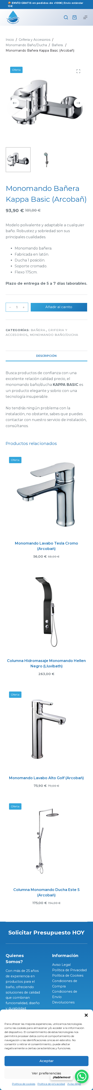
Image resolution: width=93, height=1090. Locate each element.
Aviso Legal (61, 965)
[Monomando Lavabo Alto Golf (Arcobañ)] (47, 729)
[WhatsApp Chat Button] (81, 1076)
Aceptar (47, 1061)
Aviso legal (74, 1083)
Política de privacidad (51, 1083)
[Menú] (85, 17)
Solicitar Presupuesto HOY (46, 932)
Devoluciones (63, 1002)
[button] (86, 1015)
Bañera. (38, 330)
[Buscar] (66, 17)
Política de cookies (23, 1083)
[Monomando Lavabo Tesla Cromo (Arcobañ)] (47, 494)
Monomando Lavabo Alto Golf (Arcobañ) (46, 778)
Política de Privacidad (69, 970)
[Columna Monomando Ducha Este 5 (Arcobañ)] (47, 841)
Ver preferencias (46, 1073)
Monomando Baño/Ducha (54, 335)
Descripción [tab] (46, 355)
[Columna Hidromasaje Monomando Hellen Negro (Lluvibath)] (47, 612)
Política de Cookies (67, 975)
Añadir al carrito (58, 307)
